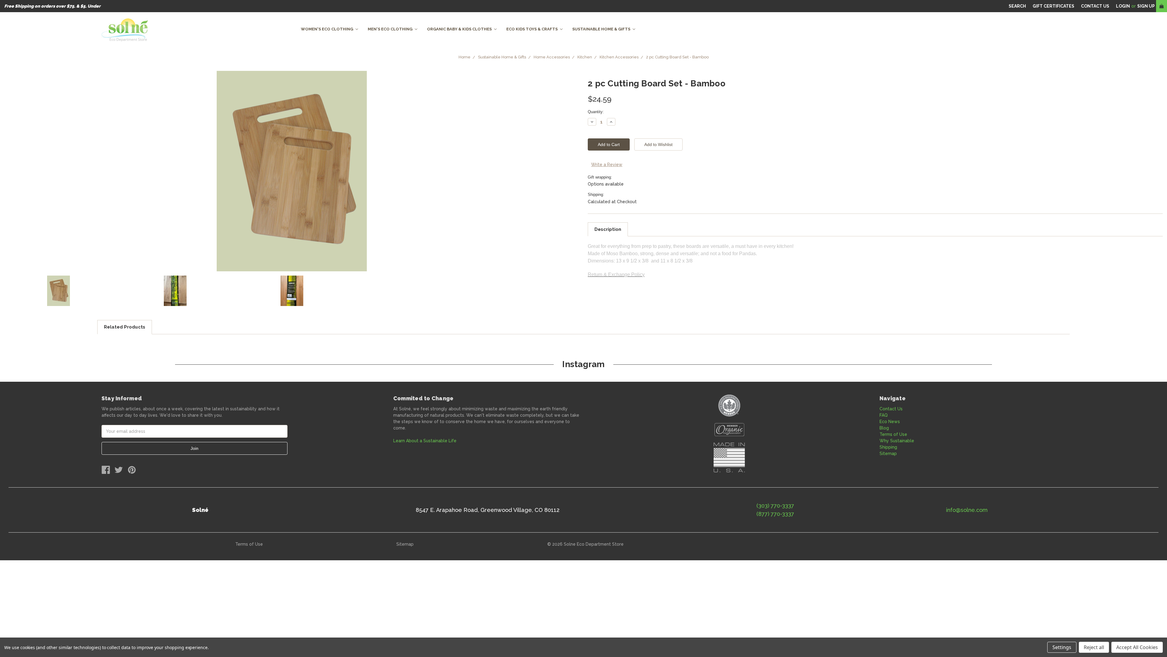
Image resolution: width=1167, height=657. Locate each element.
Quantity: (596, 111)
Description (607, 229)
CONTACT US (1095, 6)
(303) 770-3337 (775, 505)
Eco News (890, 421)
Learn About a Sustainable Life (424, 440)
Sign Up (1146, 6)
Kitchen (584, 57)
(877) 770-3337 (775, 514)
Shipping (888, 447)
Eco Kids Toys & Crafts (532, 29)
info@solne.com (967, 510)
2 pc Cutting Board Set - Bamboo (677, 57)
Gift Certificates (1053, 6)
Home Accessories (552, 57)
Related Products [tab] (124, 327)
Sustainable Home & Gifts (601, 29)
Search (1017, 6)
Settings (1061, 647)
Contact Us (891, 408)
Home (464, 57)
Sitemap (888, 453)
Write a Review (606, 164)
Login (1123, 6)
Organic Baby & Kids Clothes (460, 29)
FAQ (884, 415)
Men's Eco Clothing (390, 29)
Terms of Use (893, 434)
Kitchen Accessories (619, 57)
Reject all (1094, 647)
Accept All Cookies (1137, 647)
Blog (884, 428)
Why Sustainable (897, 440)
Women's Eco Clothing (327, 29)
